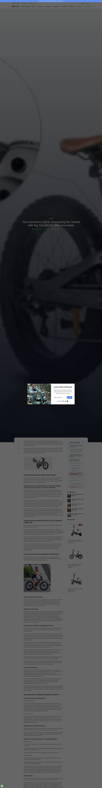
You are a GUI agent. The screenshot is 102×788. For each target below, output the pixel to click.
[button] (69, 397)
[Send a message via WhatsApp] (2, 786)
